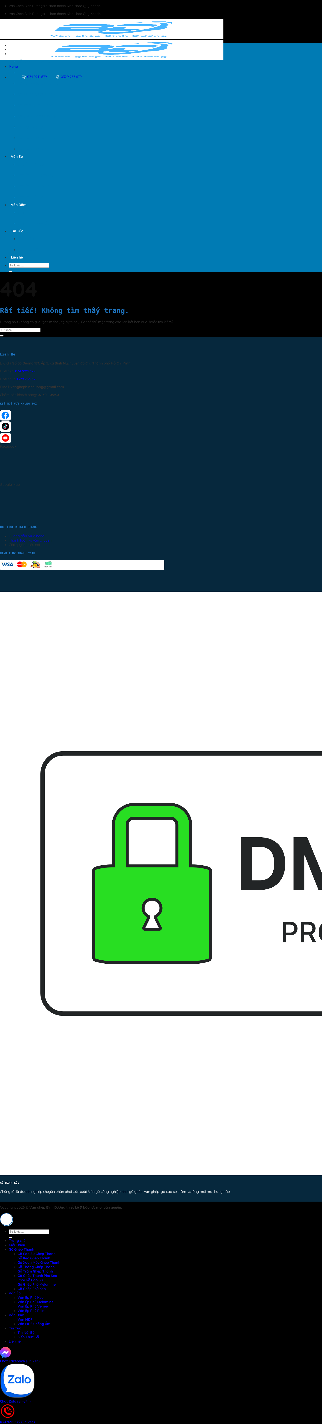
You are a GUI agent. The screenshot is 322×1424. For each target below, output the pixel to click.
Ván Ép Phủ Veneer (33, 186)
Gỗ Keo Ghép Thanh (34, 72)
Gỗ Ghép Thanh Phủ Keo (37, 116)
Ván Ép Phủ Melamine (35, 175)
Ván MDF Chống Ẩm (34, 223)
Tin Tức (17, 231)
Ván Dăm (19, 204)
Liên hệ (17, 257)
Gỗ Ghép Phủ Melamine (37, 138)
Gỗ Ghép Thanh (23, 53)
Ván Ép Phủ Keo (31, 164)
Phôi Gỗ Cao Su (30, 127)
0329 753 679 (26, 379)
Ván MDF (25, 212)
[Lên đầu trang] (6, 1219)
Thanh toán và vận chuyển (30, 540)
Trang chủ (19, 45)
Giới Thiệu (19, 49)
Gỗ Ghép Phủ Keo (32, 149)
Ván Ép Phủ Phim (32, 197)
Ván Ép (17, 156)
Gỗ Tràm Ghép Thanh (35, 105)
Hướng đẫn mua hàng (26, 536)
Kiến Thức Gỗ (28, 249)
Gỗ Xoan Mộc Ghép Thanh (39, 83)
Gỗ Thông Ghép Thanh (36, 94)
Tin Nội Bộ (26, 238)
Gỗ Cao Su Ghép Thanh (36, 61)
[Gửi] (10, 271)
